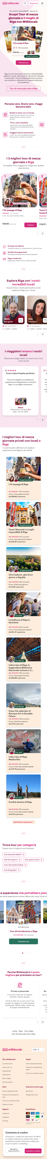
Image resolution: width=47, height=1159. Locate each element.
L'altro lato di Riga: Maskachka (18, 758)
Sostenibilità (6, 1071)
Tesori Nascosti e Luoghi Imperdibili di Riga (21, 530)
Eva (29, 409)
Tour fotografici (11, 870)
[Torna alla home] (10, 3)
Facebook (5, 1113)
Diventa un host (7, 1104)
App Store (29, 1091)
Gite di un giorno (12, 860)
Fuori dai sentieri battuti (15, 865)
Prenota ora (23, 63)
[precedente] (38, 233)
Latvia (14, 1031)
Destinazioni (6, 1074)
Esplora (31, 225)
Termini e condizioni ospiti (35, 1073)
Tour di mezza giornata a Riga (23, 88)
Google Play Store (32, 1095)
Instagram (5, 1117)
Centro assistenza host (10, 1091)
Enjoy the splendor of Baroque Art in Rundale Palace (21, 713)
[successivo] (43, 233)
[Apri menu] (42, 3)
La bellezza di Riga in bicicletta (19, 621)
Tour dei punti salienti (14, 854)
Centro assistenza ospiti (34, 1063)
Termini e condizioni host (10, 1100)
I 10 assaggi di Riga (20, 43)
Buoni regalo (6, 1078)
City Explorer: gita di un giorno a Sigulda (21, 576)
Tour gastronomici (33, 860)
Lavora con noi (7, 1067)
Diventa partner (7, 1082)
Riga (21, 1031)
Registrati (34, 3)
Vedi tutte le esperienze (22, 822)
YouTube (5, 1121)
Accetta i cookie (33, 1151)
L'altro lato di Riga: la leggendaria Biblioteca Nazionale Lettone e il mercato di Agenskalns (20, 669)
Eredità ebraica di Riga (20, 802)
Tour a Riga (28, 1031)
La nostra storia (7, 1063)
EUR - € (36, 1050)
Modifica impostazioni (14, 1150)
